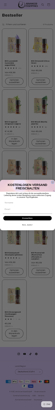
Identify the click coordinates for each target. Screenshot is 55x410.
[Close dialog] (52, 182)
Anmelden (27, 218)
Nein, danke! (27, 225)
